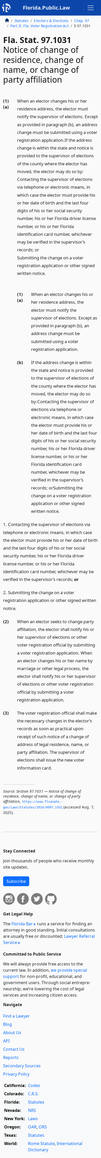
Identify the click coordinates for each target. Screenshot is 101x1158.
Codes (34, 1085)
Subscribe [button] (16, 881)
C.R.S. (33, 1094)
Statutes (21, 20)
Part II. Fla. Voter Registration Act (39, 25)
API (6, 1041)
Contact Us (14, 1049)
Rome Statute (41, 1143)
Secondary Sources (22, 1066)
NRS (32, 1110)
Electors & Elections (51, 20)
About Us (12, 1032)
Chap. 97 (81, 20)
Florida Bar (22, 924)
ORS (43, 1127)
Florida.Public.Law (46, 7)
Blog (7, 1024)
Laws (33, 1118)
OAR (32, 1127)
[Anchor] (20, 281)
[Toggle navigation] (90, 8)
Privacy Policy (16, 1074)
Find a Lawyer (16, 1016)
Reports (11, 1057)
